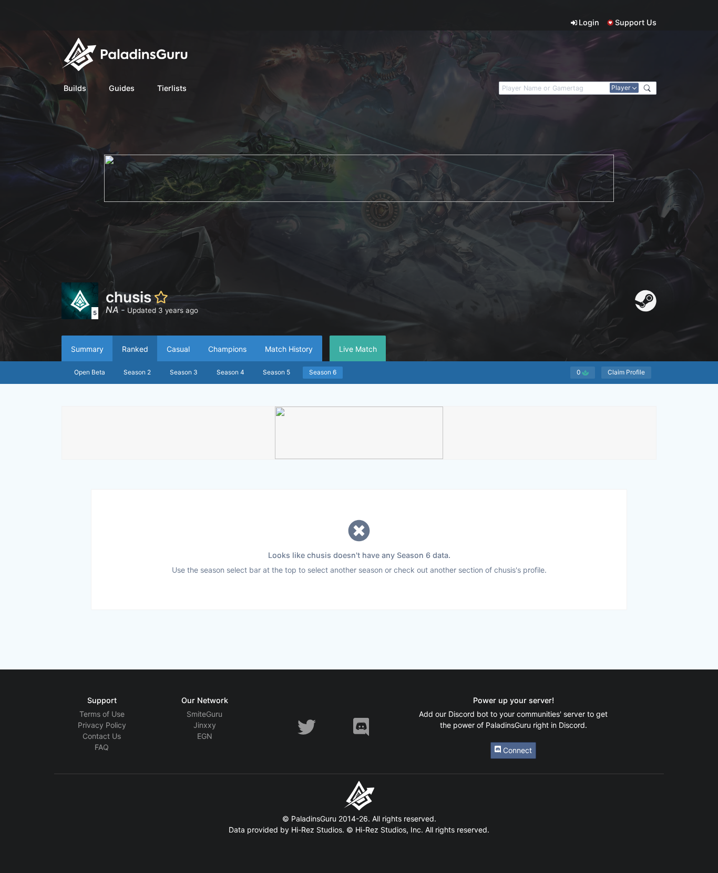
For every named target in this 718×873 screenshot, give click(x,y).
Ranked (135, 348)
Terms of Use (102, 713)
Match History (289, 348)
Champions (227, 348)
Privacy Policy (102, 724)
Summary (87, 348)
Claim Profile (626, 372)
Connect (516, 750)
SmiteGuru (204, 713)
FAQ (102, 747)
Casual (178, 348)
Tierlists (172, 88)
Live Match (358, 348)
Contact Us (102, 736)
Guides (122, 88)
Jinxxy (204, 724)
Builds (75, 88)
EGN (204, 736)
